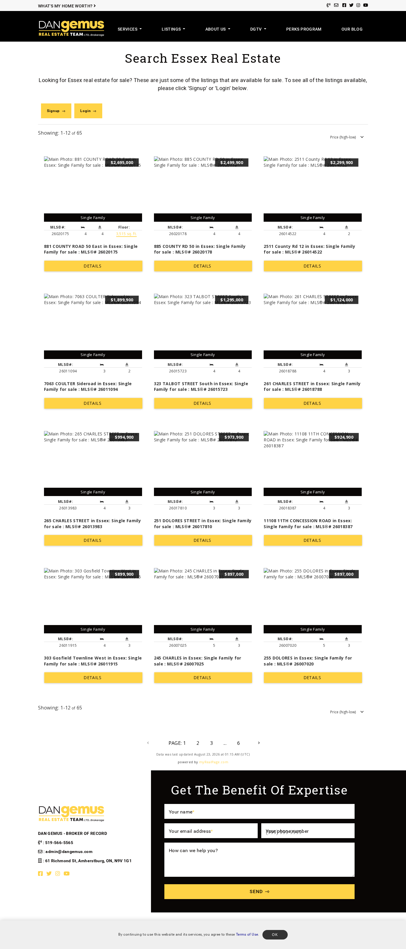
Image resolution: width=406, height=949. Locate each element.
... (225, 743)
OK (275, 935)
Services (128, 29)
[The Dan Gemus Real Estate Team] (71, 28)
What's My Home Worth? (66, 6)
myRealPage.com (213, 762)
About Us (216, 29)
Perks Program (304, 29)
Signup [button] (53, 111)
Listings (172, 29)
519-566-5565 (59, 842)
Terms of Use (247, 934)
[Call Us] (329, 5)
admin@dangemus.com (68, 851)
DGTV (256, 29)
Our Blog (352, 29)
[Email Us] (336, 5)
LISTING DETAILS (93, 266)
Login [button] (85, 111)
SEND (256, 891)
